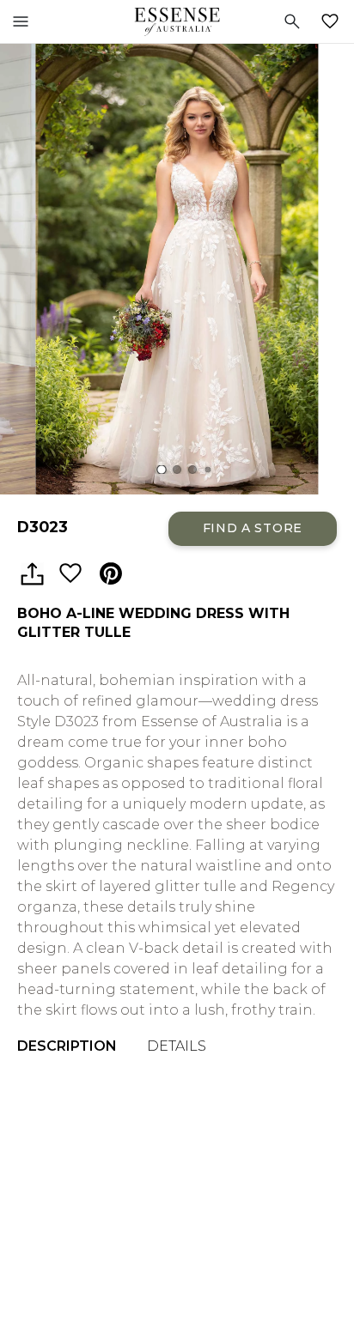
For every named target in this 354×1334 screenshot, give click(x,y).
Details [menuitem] (176, 1046)
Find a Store (252, 528)
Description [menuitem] (67, 1046)
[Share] (31, 574)
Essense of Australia (177, 21)
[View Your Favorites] (333, 21)
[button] (161, 470)
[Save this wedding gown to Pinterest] (110, 574)
